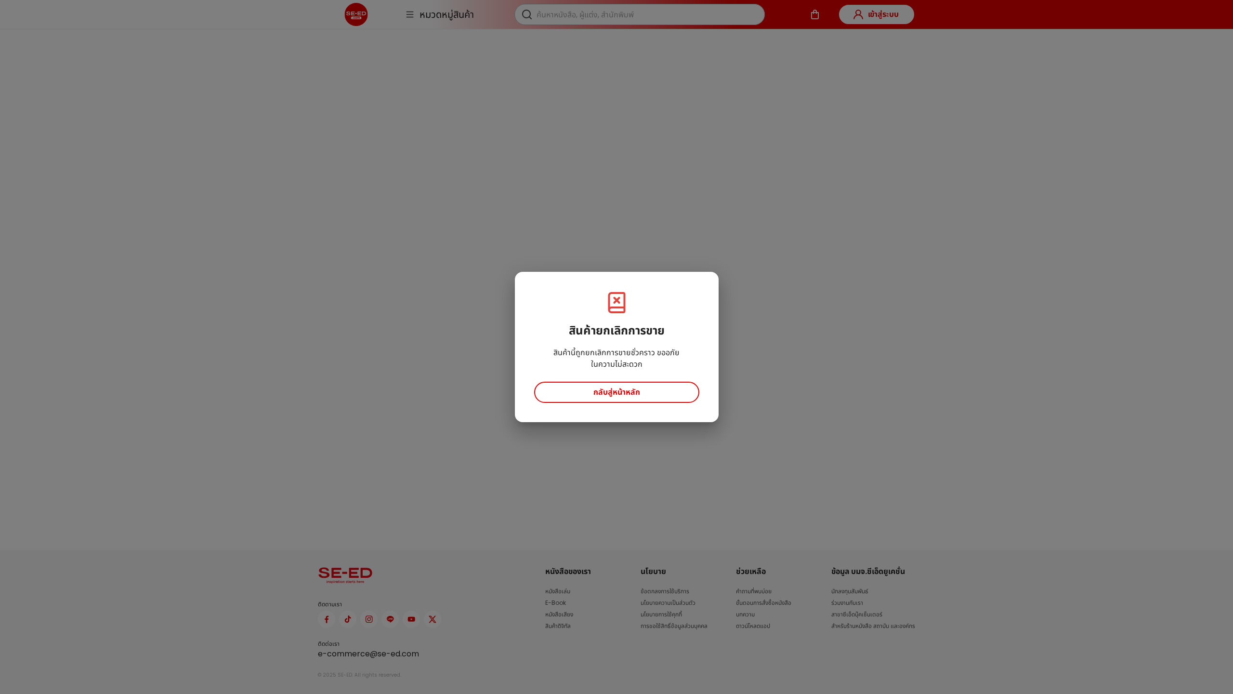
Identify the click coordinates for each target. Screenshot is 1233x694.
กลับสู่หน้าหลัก (616, 392)
